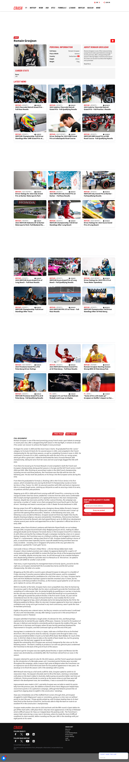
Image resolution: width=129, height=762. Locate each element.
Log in (108, 2)
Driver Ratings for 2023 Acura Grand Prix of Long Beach (98, 224)
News (54, 394)
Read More (87, 64)
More (98, 8)
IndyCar (81, 8)
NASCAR (90, 8)
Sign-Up (67, 740)
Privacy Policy (87, 514)
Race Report (61, 134)
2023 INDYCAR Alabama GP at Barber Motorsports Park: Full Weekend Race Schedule (30, 224)
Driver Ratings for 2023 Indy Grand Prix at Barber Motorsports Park (29, 195)
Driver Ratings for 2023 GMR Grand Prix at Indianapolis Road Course (63, 137)
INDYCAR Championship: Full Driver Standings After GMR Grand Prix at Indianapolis (29, 137)
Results (24, 105)
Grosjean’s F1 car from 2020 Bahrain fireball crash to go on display (64, 397)
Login (66, 738)
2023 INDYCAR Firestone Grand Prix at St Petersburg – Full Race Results (64, 368)
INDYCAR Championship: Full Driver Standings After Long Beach (64, 224)
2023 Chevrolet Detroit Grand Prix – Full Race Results (29, 108)
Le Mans (72, 8)
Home (16, 38)
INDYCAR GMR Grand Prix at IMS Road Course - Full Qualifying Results (98, 137)
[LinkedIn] (34, 735)
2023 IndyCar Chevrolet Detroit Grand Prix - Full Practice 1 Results (97, 108)
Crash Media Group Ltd (21, 745)
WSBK (40, 8)
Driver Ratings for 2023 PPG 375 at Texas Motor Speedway (97, 281)
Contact (67, 731)
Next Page (70, 434)
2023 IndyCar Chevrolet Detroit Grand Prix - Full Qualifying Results (63, 108)
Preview (25, 221)
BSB (47, 8)
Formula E (62, 8)
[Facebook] (16, 735)
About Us (67, 729)
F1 (26, 8)
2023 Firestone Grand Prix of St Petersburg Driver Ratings (27, 368)
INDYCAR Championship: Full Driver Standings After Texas (29, 310)
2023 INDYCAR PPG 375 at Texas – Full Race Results (64, 310)
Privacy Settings (69, 736)
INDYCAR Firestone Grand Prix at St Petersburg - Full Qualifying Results (29, 397)
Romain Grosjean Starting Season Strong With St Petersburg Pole (97, 368)
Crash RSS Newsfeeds (71, 733)
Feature (93, 365)
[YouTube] (28, 735)
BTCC (53, 8)
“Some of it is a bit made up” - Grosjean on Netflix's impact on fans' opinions (98, 397)
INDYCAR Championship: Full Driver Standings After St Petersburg (98, 310)
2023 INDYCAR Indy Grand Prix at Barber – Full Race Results (63, 195)
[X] (22, 735)
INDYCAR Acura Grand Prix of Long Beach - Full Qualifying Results (63, 281)
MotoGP (32, 8)
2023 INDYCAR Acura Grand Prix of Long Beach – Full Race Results (28, 281)
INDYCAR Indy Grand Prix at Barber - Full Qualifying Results (98, 195)
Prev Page (58, 434)
